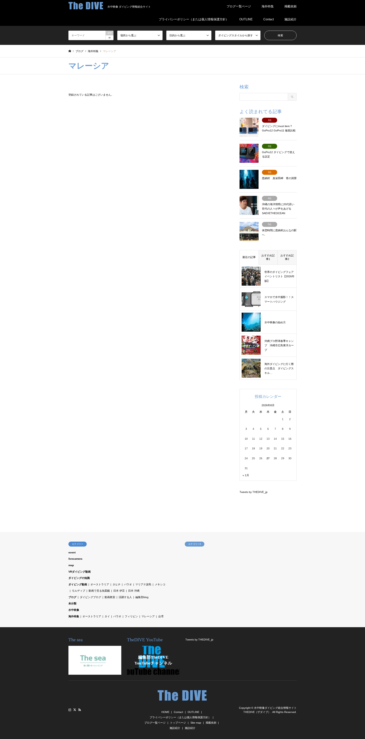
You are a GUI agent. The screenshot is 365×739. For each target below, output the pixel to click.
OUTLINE (246, 19)
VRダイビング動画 (79, 571)
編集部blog (141, 597)
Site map (195, 722)
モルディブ (78, 590)
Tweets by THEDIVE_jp (253, 491)
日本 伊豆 (119, 590)
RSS (79, 709)
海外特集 (268, 6)
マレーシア (148, 616)
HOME (165, 712)
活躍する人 (125, 597)
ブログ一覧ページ (239, 6)
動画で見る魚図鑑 (99, 590)
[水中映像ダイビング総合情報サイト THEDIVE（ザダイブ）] (182, 702)
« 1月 (246, 475)
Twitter (74, 709)
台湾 (160, 616)
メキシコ (160, 584)
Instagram (69, 709)
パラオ (128, 584)
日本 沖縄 (134, 590)
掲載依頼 (290, 6)
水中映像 (73, 609)
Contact (268, 19)
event (72, 552)
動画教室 (110, 597)
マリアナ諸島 (143, 584)
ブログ (72, 597)
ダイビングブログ (90, 597)
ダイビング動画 (77, 584)
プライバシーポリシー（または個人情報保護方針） (194, 19)
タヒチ (117, 584)
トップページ (178, 722)
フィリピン (131, 616)
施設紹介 (290, 19)
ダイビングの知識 (79, 577)
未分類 (72, 603)
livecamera (75, 558)
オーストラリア (99, 584)
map (71, 565)
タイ (107, 616)
